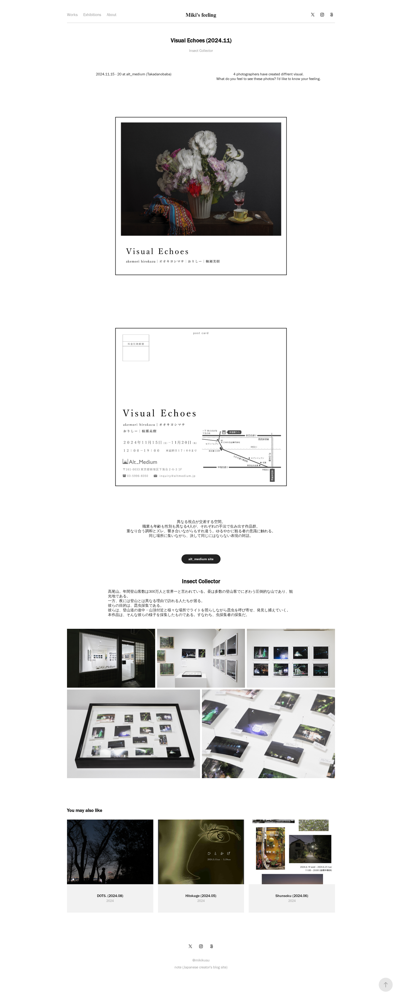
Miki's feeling (201, 15)
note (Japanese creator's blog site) (201, 967)
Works (72, 14)
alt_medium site (201, 559)
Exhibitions (92, 14)
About (111, 14)
